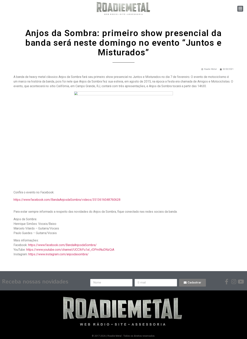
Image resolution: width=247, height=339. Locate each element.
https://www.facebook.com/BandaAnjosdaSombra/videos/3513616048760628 (67, 200)
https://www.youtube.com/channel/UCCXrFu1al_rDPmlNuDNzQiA (70, 249)
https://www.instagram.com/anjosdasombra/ (58, 254)
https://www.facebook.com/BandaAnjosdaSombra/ (62, 245)
